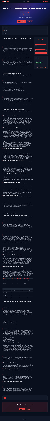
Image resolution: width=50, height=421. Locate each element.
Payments (5, 31)
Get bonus (28, 409)
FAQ (5, 33)
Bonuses (5, 30)
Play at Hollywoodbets (21, 21)
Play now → (45, 1)
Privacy (23, 419)
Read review (30, 21)
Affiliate (27, 419)
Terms (25, 419)
